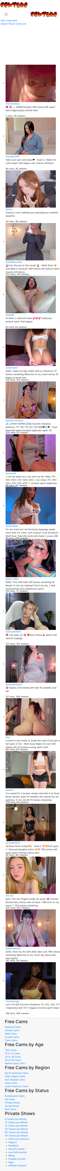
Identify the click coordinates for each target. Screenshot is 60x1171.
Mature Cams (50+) (15, 1063)
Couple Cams (12, 1037)
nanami (9, 790)
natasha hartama (14, 420)
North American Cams (16, 1073)
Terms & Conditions (18, 1139)
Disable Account (17, 1158)
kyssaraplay (12, 526)
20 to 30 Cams (13, 1056)
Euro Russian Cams (15, 1079)
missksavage (12, 1001)
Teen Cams (11, 1050)
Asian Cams (11, 1083)
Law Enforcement (17, 1152)
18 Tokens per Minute (16, 1125)
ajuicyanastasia (14, 684)
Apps (11, 1162)
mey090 (10, 314)
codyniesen (12, 367)
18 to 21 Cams (12, 1053)
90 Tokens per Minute (16, 1135)
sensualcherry (13, 842)
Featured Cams (13, 1027)
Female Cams (12, 1030)
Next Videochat (9, 20)
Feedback (13, 1145)
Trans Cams (11, 1040)
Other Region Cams (15, 1076)
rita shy (9, 895)
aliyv (8, 737)
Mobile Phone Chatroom (13, 23)
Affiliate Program (17, 1165)
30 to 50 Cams (13, 1060)
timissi (9, 209)
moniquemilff (12, 156)
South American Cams (16, 1086)
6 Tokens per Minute (16, 1119)
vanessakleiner (13, 631)
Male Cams (11, 1033)
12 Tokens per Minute (16, 1122)
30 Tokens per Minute (16, 1129)
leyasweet (11, 473)
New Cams (10, 1109)
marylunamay (13, 103)
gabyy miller (12, 578)
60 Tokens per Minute (16, 1132)
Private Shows (12, 1102)
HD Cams (10, 1099)
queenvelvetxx (13, 948)
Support (12, 1142)
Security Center (16, 1149)
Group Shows (12, 1106)
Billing (11, 1155)
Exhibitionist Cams (15, 1096)
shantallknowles (14, 262)
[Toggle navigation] (6, 14)
